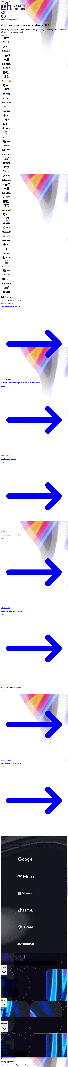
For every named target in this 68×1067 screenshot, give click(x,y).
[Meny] (1, 21)
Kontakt (10, 19)
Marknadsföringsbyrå (9, 994)
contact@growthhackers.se (8, 1051)
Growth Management (9, 995)
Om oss (3, 19)
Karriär (6, 19)
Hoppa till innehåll (5, 1)
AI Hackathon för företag (10, 992)
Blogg (5, 1016)
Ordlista (6, 1037)
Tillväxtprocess (8, 987)
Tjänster (3, 11)
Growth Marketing (9, 982)
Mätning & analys (8, 985)
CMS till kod (7, 991)
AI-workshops (8, 988)
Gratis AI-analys (8, 1019)
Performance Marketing (10, 989)
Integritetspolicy (5, 1056)
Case (5, 1014)
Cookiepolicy (12, 1056)
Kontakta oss (4, 35)
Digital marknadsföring (10, 981)
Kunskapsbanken (8, 1039)
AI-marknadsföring (9, 984)
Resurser (3, 15)
